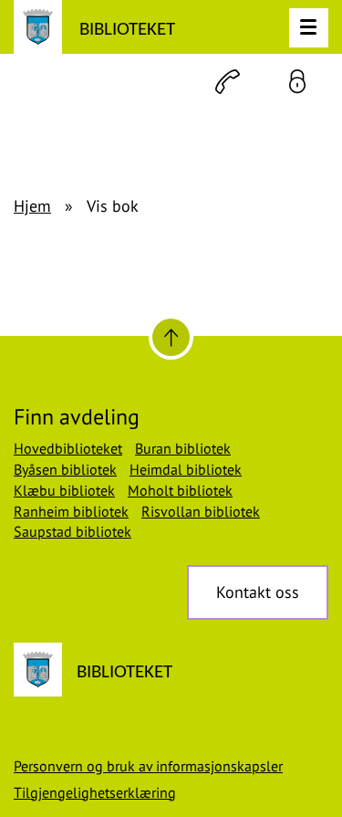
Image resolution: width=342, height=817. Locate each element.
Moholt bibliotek (180, 490)
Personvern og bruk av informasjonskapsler (148, 766)
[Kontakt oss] (227, 82)
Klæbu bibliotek (64, 490)
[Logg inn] (297, 82)
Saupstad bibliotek (72, 531)
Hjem (32, 205)
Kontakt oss (257, 591)
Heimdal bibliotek (186, 469)
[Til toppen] (171, 337)
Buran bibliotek (183, 448)
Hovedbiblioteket (68, 448)
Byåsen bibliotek (65, 469)
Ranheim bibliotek (71, 511)
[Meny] (308, 27)
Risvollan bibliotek (200, 511)
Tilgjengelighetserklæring (95, 792)
